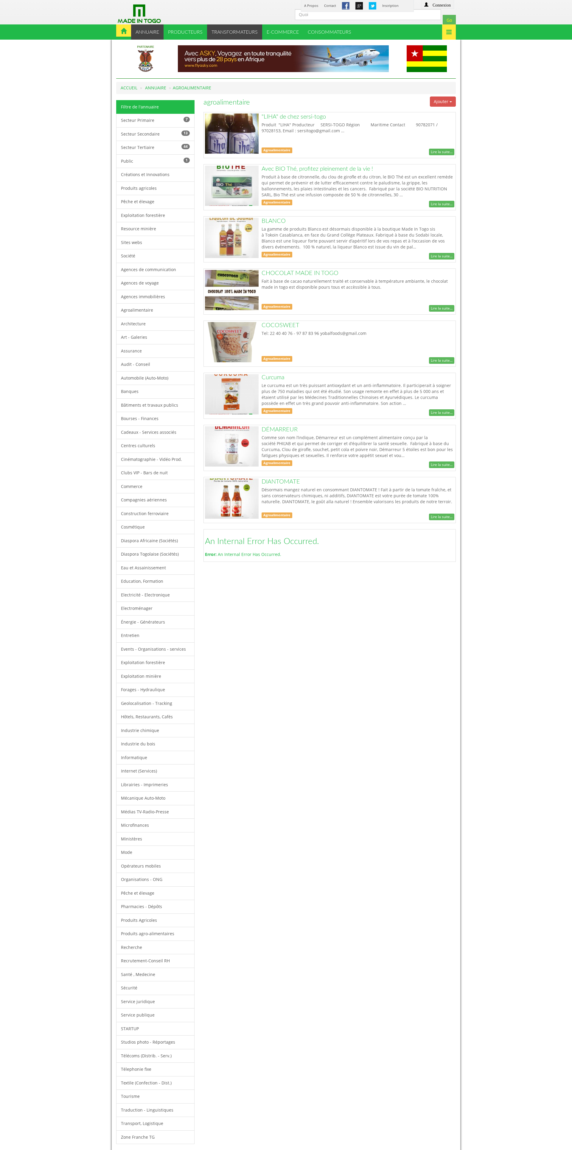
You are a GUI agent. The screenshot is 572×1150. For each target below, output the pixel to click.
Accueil (129, 88)
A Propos (311, 5)
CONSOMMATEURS (329, 32)
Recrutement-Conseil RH (145, 960)
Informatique (134, 757)
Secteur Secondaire (154, 133)
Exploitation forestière (143, 215)
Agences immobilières (143, 296)
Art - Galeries (134, 337)
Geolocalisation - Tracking (146, 703)
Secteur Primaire (154, 120)
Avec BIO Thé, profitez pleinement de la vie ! (317, 169)
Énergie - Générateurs (143, 622)
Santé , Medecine (138, 974)
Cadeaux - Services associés (148, 432)
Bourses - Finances (139, 418)
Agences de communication (148, 269)
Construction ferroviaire (145, 513)
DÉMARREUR (280, 430)
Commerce (131, 486)
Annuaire (155, 88)
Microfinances (135, 825)
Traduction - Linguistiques (147, 1110)
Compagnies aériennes (144, 500)
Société (128, 256)
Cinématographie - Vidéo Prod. (151, 459)
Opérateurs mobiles (141, 866)
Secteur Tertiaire (154, 147)
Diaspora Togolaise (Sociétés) (150, 554)
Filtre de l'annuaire (140, 107)
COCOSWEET (280, 325)
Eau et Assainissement (143, 568)
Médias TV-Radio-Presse (145, 812)
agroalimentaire (192, 88)
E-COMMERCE (283, 32)
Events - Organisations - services (153, 649)
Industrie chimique (140, 730)
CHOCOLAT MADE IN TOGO (300, 273)
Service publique (138, 1015)
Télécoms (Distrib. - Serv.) (146, 1056)
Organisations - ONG (141, 879)
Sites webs (131, 242)
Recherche (131, 947)
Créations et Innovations (145, 174)
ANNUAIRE (147, 32)
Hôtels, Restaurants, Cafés (147, 716)
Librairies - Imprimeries (144, 784)
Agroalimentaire (137, 310)
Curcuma (273, 377)
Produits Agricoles (139, 920)
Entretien (130, 635)
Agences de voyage (140, 283)
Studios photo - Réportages (148, 1042)
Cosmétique (133, 527)
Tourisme (130, 1096)
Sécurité (129, 988)
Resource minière (138, 228)
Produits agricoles (139, 188)
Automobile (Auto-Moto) (144, 378)
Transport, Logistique (142, 1123)
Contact (330, 5)
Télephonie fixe (136, 1069)
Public (154, 161)
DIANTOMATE (281, 482)
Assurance (131, 351)
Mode (126, 852)
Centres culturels (138, 445)
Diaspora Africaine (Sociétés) (149, 540)
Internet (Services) (139, 771)
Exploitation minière (141, 676)
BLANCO (274, 221)
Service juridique (138, 1001)
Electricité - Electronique (145, 595)
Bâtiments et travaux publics (149, 405)
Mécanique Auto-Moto (143, 798)
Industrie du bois (138, 744)
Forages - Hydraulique (143, 689)
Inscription (390, 5)
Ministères (131, 839)
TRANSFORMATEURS (235, 32)
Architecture (133, 324)
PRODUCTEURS (185, 32)
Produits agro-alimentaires (147, 933)
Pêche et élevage (137, 201)
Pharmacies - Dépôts (141, 906)
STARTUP (130, 1028)
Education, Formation (142, 581)
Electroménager (137, 608)
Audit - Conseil (135, 364)
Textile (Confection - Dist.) (146, 1083)
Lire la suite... (442, 151)
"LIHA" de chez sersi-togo (294, 117)
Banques (130, 391)
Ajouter (442, 101)
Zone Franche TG (138, 1137)
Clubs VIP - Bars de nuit (144, 472)
